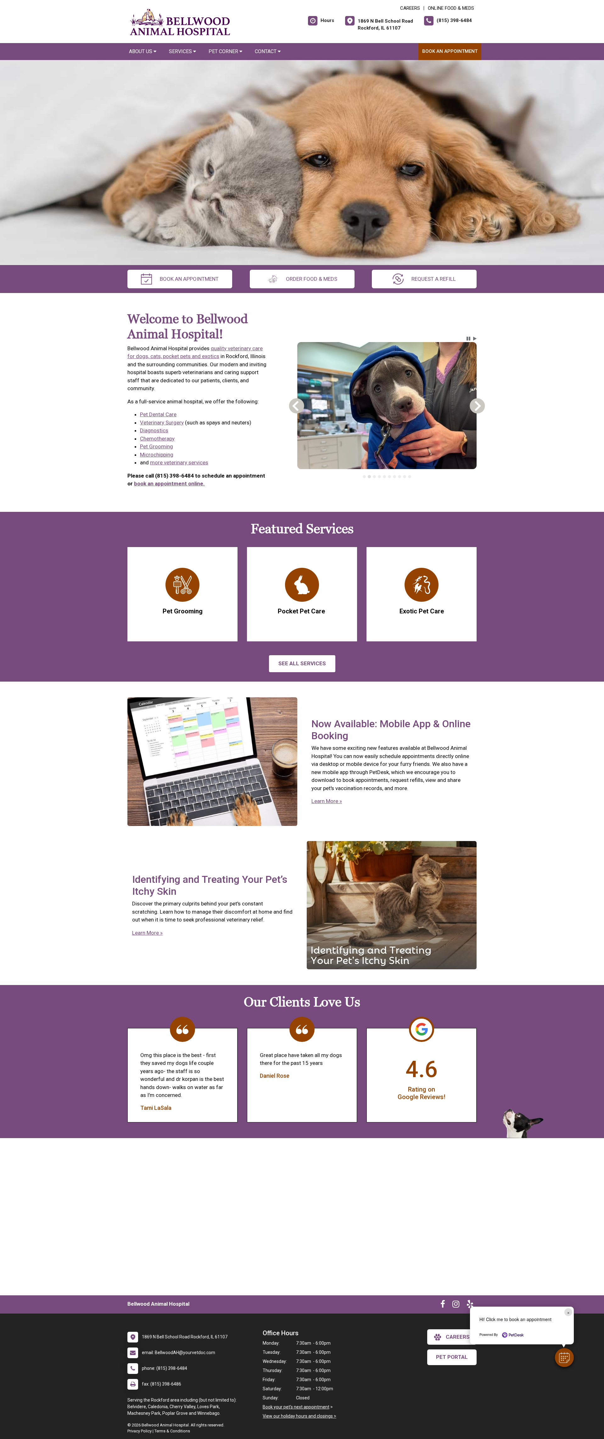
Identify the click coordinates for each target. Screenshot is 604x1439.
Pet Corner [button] (224, 51)
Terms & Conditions (172, 1431)
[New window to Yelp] (470, 1305)
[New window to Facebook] (442, 1305)
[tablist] (387, 476)
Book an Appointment (450, 51)
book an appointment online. (169, 483)
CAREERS (410, 8)
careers (458, 1337)
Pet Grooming (156, 446)
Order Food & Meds (311, 279)
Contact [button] (266, 51)
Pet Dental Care (158, 414)
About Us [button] (141, 51)
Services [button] (181, 51)
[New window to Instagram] (455, 1305)
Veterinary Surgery (162, 422)
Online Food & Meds (451, 8)
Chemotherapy (157, 438)
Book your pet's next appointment (296, 1406)
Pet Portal (452, 1357)
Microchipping (156, 454)
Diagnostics (154, 430)
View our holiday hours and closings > (299, 1416)
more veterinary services (179, 462)
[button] (564, 1357)
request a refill (433, 279)
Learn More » (326, 801)
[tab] (364, 476)
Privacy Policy (139, 1431)
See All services (302, 663)
